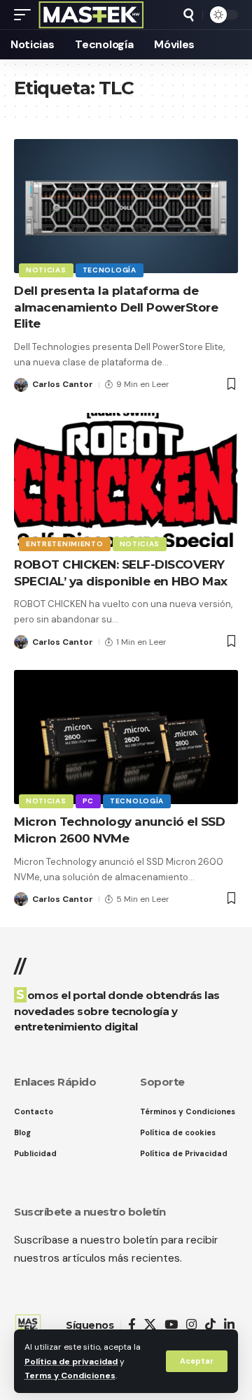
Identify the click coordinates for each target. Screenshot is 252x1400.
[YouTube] (171, 1325)
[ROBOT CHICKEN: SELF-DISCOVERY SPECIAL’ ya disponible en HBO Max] (126, 480)
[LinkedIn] (229, 1325)
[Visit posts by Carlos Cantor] (21, 385)
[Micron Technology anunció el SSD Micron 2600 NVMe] (126, 737)
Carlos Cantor (62, 384)
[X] (150, 1325)
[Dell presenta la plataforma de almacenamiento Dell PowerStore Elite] (126, 206)
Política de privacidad (71, 1361)
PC (88, 800)
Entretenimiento (65, 543)
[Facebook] (132, 1325)
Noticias (46, 270)
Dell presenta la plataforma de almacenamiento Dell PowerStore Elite (116, 307)
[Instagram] (191, 1325)
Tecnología (109, 270)
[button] (196, 1361)
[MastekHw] (91, 14)
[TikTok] (210, 1325)
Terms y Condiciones (69, 1375)
